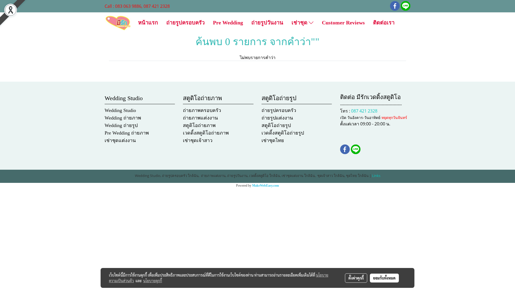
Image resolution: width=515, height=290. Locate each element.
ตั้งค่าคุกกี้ (356, 278)
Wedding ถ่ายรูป (121, 125)
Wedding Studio (120, 110)
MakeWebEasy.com (265, 185)
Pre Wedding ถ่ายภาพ (127, 133)
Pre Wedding (228, 23)
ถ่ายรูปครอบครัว (185, 23)
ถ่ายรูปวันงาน (267, 23)
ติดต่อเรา (384, 23)
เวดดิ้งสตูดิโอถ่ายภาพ (206, 133)
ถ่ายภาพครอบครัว (202, 110)
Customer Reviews (343, 23)
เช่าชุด (300, 23)
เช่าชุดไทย (273, 140)
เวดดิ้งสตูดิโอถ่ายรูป (283, 133)
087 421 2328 (364, 111)
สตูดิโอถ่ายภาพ (199, 125)
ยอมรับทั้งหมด (384, 278)
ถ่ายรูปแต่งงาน (277, 118)
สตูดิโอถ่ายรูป (276, 125)
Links (376, 175)
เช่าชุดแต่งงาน (120, 140)
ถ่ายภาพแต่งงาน (200, 118)
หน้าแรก (148, 23)
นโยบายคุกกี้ (152, 280)
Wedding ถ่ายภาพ (123, 118)
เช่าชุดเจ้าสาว (197, 140)
